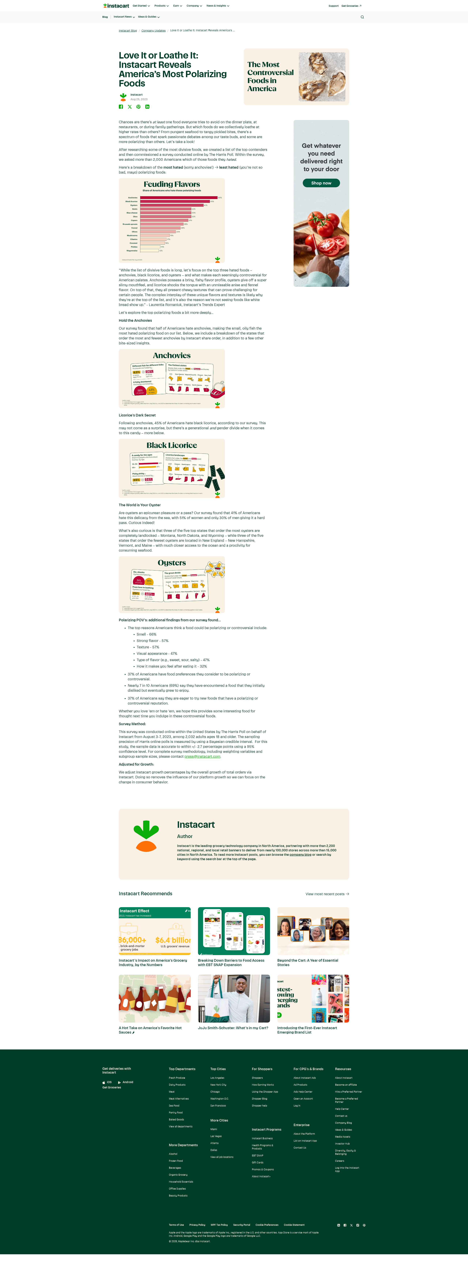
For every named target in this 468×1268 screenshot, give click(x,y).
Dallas (213, 1150)
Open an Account (303, 1099)
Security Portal (241, 1225)
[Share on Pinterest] (138, 107)
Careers (339, 1161)
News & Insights (216, 6)
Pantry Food (176, 1113)
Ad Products (300, 1085)
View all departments (181, 1127)
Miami (213, 1129)
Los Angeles (217, 1078)
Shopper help (259, 1106)
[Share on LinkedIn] (147, 107)
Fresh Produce (177, 1078)
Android (128, 1082)
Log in (297, 1106)
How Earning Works (263, 1085)
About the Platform (304, 1134)
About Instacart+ (261, 1176)
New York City (218, 1085)
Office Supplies (177, 1189)
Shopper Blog (259, 1099)
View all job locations (221, 1157)
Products (159, 6)
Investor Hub (342, 1144)
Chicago (215, 1092)
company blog (301, 854)
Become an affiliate (346, 1085)
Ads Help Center (303, 1092)
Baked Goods (176, 1120)
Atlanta (214, 1143)
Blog (105, 16)
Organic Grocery (178, 1175)
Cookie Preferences (267, 1225)
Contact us (341, 1116)
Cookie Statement (294, 1225)
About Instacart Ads (305, 1078)
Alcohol (173, 1154)
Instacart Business (262, 1138)
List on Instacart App (305, 1141)
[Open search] (362, 17)
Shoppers (257, 1078)
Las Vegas (216, 1136)
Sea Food (174, 1106)
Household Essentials (181, 1182)
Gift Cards (257, 1163)
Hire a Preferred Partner (348, 1092)
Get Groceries (349, 6)
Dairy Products (177, 1085)
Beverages (175, 1168)
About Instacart (343, 1078)
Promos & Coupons (263, 1170)
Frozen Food (176, 1161)
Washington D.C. (219, 1099)
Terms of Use (176, 1225)
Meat (172, 1092)
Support (334, 6)
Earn (176, 6)
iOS (109, 1082)
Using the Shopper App (265, 1092)
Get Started (140, 6)
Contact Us (300, 1148)
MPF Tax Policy (219, 1225)
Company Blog (343, 1123)
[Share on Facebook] (121, 107)
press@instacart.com (202, 757)
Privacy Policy (197, 1225)
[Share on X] (130, 107)
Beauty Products (178, 1196)
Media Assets (342, 1137)
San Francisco (218, 1106)
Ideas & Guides (147, 17)
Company (193, 6)
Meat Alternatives (179, 1099)
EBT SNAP (257, 1156)
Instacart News (123, 17)
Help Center (342, 1109)
